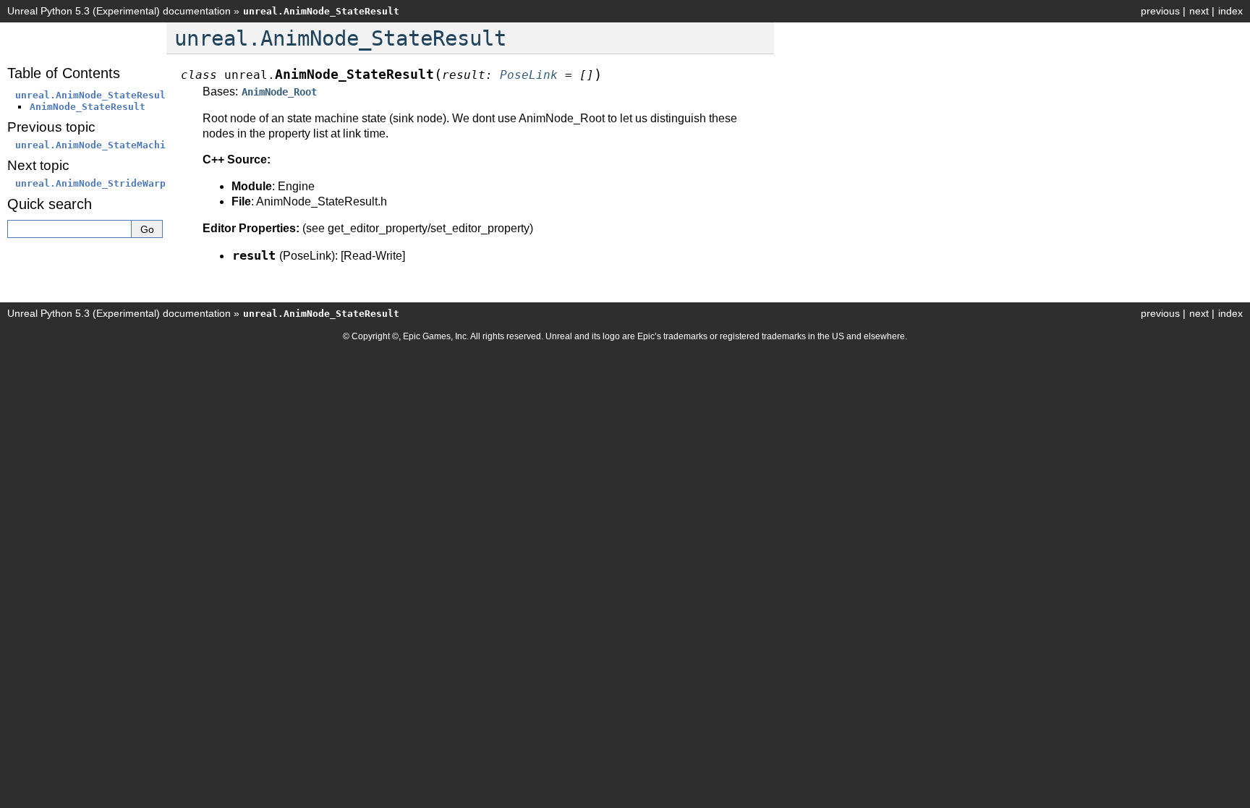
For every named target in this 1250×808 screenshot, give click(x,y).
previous (1160, 11)
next (1199, 11)
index (1230, 11)
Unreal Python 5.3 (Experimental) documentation (119, 11)
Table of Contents (63, 73)
